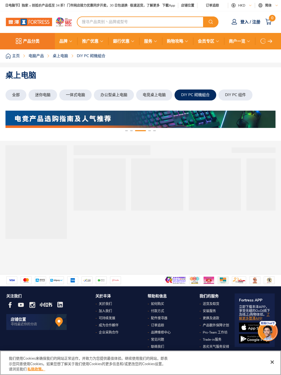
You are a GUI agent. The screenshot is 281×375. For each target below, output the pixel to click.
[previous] (14, 119)
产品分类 (31, 41)
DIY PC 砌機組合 (195, 94)
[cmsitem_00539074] (140, 119)
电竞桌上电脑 (154, 94)
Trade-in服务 (212, 339)
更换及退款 (211, 318)
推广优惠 (90, 41)
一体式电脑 (75, 94)
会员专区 (206, 41)
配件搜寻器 (159, 318)
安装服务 (209, 311)
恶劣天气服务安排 (216, 347)
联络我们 (157, 347)
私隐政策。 (36, 369)
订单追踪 (212, 5)
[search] (210, 21)
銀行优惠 (121, 41)
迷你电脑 (42, 94)
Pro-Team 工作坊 (215, 332)
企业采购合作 (109, 332)
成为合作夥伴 (109, 325)
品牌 (63, 41)
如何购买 (157, 304)
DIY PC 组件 (235, 94)
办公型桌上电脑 (113, 94)
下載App (168, 5)
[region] (140, 363)
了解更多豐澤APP (254, 316)
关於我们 (105, 304)
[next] (270, 41)
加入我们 (105, 311)
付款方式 (157, 311)
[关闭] (272, 362)
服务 (148, 41)
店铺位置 (187, 6)
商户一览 (237, 41)
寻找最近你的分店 (24, 324)
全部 (16, 94)
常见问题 (157, 339)
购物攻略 (175, 41)
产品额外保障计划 (216, 325)
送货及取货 (211, 304)
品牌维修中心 (161, 332)
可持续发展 (107, 318)
